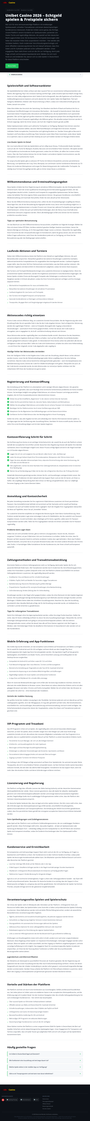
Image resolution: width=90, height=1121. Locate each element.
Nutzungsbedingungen (48, 1101)
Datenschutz (46, 1099)
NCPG (36, 1099)
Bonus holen (12, 66)
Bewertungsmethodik (48, 1106)
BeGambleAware (25, 1099)
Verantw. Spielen (47, 1108)
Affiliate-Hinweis (47, 1104)
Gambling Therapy (12, 1099)
